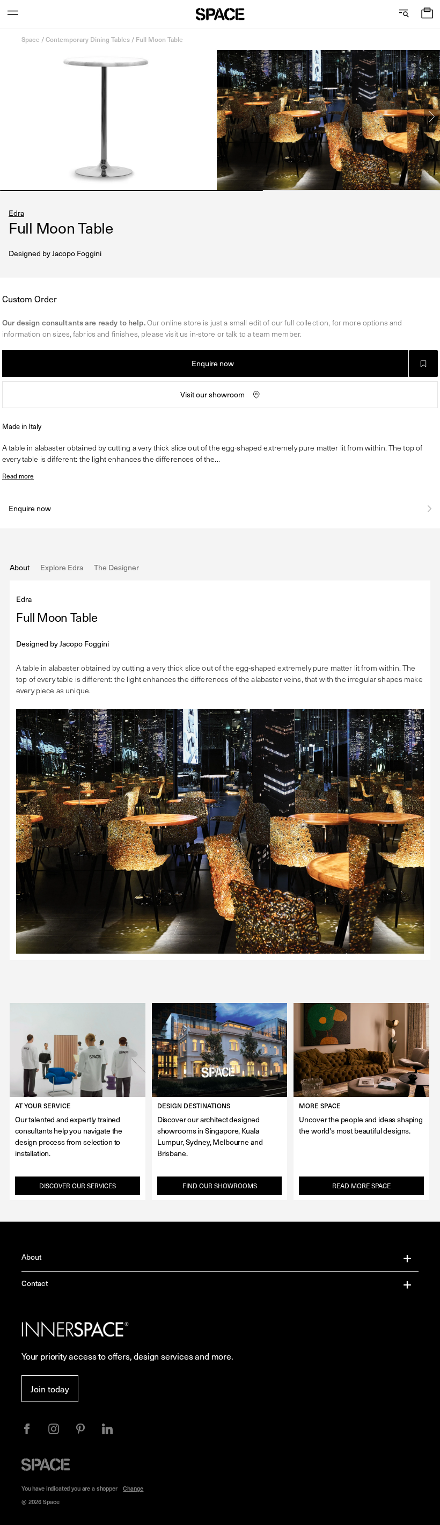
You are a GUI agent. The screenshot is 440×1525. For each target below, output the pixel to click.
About (31, 1256)
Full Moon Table (159, 39)
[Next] (432, 116)
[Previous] (8, 116)
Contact (34, 1283)
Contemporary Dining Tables (88, 39)
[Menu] (13, 14)
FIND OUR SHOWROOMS (219, 1185)
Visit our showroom (212, 394)
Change (133, 1488)
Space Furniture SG (220, 14)
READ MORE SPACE (361, 1185)
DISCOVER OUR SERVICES (77, 1185)
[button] (427, 14)
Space (30, 39)
